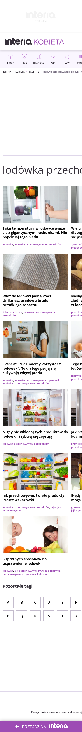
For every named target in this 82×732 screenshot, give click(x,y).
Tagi (31, 71)
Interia (7, 71)
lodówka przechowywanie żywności (36, 380)
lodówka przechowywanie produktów (37, 244)
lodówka (8, 244)
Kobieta (20, 71)
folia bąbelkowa (12, 312)
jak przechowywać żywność (31, 571)
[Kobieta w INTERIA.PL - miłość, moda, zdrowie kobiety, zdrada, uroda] (49, 41)
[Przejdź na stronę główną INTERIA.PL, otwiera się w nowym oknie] (18, 41)
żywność (76, 244)
